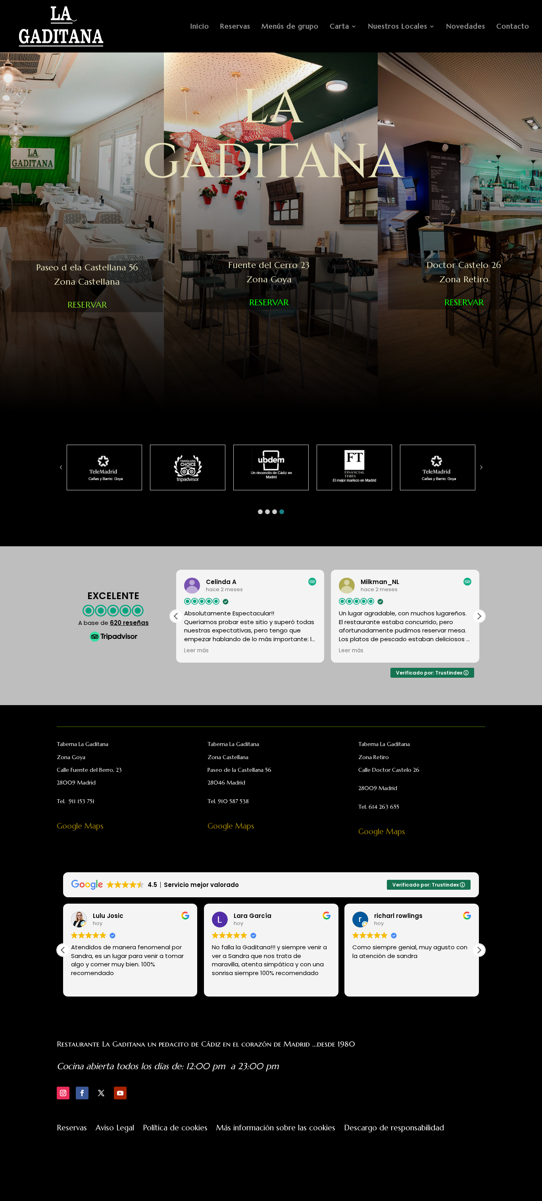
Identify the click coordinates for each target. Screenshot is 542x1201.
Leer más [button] (196, 650)
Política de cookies (175, 1128)
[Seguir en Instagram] (63, 1093)
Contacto (512, 27)
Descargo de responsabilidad (394, 1128)
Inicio (199, 27)
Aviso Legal (115, 1128)
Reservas (235, 27)
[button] (260, 511)
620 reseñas (129, 623)
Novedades (465, 27)
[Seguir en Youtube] (120, 1093)
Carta (339, 27)
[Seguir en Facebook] (82, 1093)
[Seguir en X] (101, 1093)
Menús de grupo (290, 27)
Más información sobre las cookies (275, 1128)
